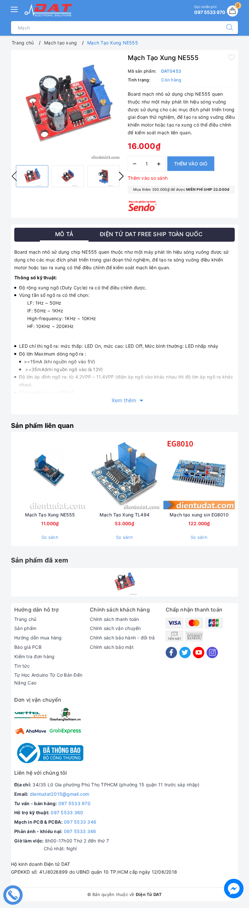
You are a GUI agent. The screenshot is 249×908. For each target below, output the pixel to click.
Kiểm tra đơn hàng (34, 656)
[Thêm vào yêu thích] (231, 57)
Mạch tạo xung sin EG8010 (199, 514)
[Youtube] (198, 652)
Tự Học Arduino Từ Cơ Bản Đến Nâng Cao (48, 678)
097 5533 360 (67, 812)
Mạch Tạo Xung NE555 (50, 514)
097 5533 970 (74, 803)
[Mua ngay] (19, 473)
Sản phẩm (25, 628)
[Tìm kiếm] (226, 27)
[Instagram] (212, 652)
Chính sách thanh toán (114, 619)
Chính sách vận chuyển (115, 628)
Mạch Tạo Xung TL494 (124, 514)
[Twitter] (185, 652)
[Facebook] (171, 652)
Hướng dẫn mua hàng (38, 637)
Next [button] (121, 176)
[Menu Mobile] (14, 8)
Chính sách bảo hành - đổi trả (122, 637)
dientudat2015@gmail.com (59, 794)
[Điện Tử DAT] (48, 10)
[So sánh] (80, 473)
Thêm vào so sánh (148, 178)
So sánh (50, 537)
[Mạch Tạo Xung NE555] (124, 582)
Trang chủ (25, 619)
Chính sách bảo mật (112, 647)
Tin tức (22, 666)
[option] (67, 106)
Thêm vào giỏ (191, 163)
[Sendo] (142, 206)
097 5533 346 (80, 822)
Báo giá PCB (28, 647)
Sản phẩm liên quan (42, 426)
